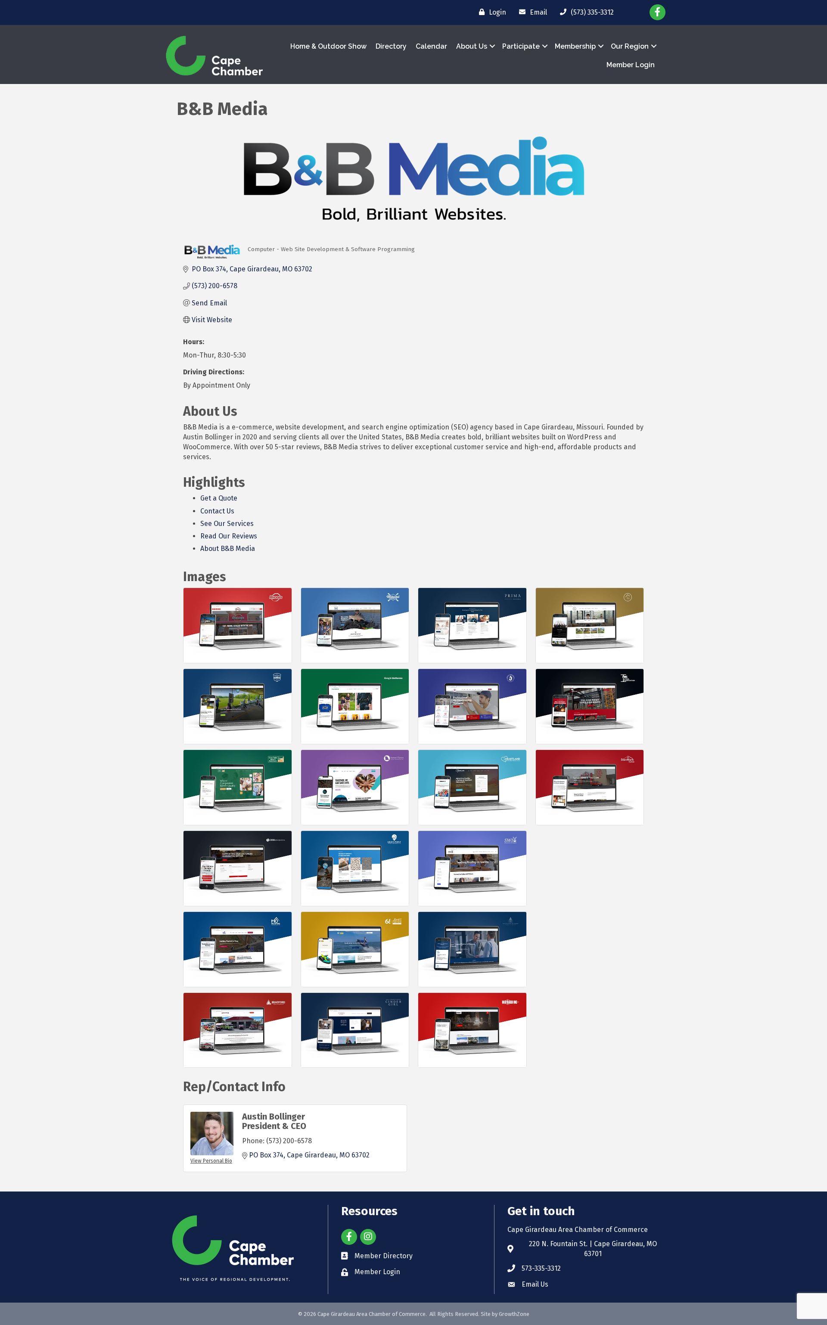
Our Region (630, 46)
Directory (391, 46)
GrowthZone (514, 1314)
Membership (575, 46)
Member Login (630, 65)
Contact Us (217, 511)
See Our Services (227, 523)
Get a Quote (218, 498)
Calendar (431, 46)
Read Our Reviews (228, 536)
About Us (471, 46)
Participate (521, 46)
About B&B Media (227, 548)
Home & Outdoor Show (328, 46)
